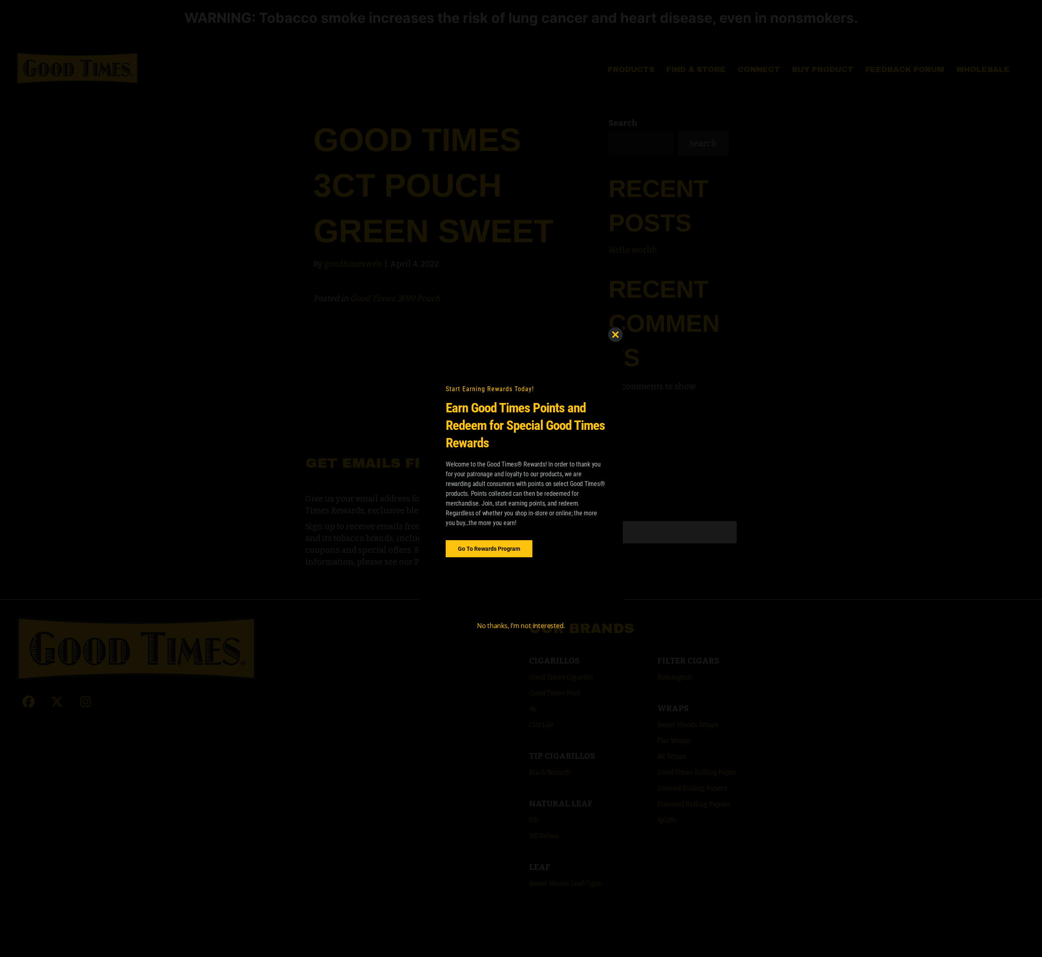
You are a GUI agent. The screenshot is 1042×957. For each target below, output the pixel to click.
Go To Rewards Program (489, 548)
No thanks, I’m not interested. (521, 625)
